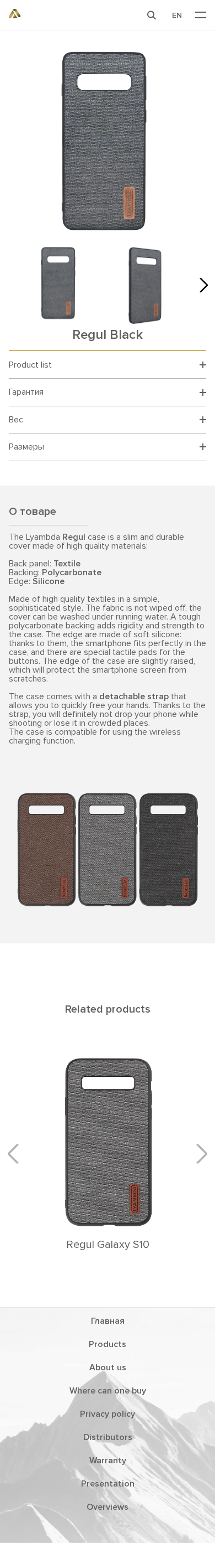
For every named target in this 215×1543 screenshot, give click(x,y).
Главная (108, 1321)
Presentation (108, 1483)
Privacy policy (107, 1414)
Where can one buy (107, 1390)
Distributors (107, 1437)
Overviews (107, 1507)
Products (107, 1344)
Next (200, 285)
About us (107, 1367)
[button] (151, 15)
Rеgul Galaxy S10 (107, 1244)
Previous (17, 1153)
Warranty (107, 1460)
